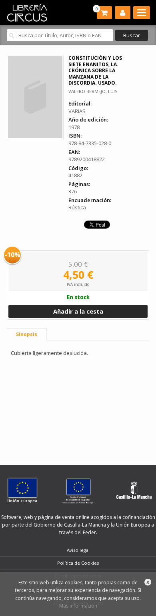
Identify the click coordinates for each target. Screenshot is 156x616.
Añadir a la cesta (78, 311)
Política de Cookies (78, 563)
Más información (78, 605)
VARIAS (77, 111)
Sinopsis (26, 334)
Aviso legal (78, 550)
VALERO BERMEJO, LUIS (92, 91)
